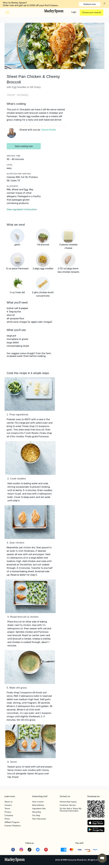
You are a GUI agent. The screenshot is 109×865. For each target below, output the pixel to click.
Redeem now (89, 4)
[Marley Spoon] (15, 860)
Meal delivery (38, 805)
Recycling (36, 812)
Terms (7, 808)
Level (10, 165)
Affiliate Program (12, 822)
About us (8, 802)
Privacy (8, 812)
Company (9, 815)
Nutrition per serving (19, 174)
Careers (8, 805)
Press (7, 819)
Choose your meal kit (91, 12)
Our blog (36, 815)
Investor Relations (13, 825)
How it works (38, 802)
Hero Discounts (39, 819)
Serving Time (13, 156)
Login (73, 12)
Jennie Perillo (48, 129)
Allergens (12, 186)
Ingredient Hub (39, 808)
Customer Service (68, 805)
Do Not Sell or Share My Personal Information (70, 809)
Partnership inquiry (68, 802)
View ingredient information (22, 209)
